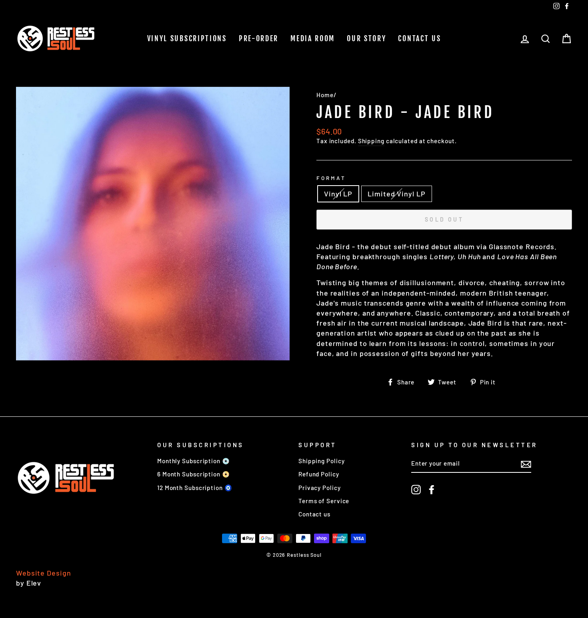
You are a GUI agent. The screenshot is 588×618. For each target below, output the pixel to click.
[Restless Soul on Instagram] (416, 489)
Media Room (312, 38)
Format (331, 177)
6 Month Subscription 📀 (193, 474)
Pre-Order (258, 38)
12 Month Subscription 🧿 (194, 487)
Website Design (43, 572)
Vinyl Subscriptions (187, 38)
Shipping (371, 140)
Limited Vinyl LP (396, 193)
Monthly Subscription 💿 (193, 460)
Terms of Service (323, 500)
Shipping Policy (321, 460)
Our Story (366, 38)
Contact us (419, 38)
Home (325, 94)
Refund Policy (318, 474)
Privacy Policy (319, 487)
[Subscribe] (526, 464)
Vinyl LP (338, 193)
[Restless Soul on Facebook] (431, 489)
